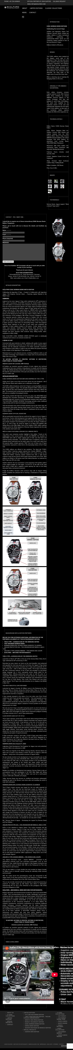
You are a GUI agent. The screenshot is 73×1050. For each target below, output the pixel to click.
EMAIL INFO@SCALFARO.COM (36, 4)
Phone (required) (8, 238)
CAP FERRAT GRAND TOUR (61, 1018)
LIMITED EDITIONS (36, 8)
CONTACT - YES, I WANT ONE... (15, 217)
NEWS (24, 12)
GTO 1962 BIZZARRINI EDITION (34, 1014)
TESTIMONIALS (54, 200)
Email (7, 234)
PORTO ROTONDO (60, 1026)
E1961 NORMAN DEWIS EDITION (34, 1024)
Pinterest (21, 4)
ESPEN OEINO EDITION (32, 1026)
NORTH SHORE (62, 1023)
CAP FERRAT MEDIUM (61, 1032)
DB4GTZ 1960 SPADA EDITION (34, 1020)
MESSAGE (6, 242)
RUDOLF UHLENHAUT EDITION (34, 1022)
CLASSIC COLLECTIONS (53, 8)
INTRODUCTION (54, 22)
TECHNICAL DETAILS (56, 119)
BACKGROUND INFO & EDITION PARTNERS (18, 633)
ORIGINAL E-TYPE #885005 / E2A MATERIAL (58, 87)
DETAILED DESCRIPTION (13, 285)
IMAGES (52, 175)
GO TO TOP (64, 1046)
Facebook (18, 4)
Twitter (23, 4)
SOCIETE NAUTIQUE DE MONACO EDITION (38, 1027)
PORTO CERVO (62, 1021)
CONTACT (32, 12)
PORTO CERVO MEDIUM (62, 1035)
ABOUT (24, 8)
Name (7, 230)
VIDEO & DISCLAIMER (12, 942)
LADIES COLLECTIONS (59, 1029)
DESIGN (52, 52)
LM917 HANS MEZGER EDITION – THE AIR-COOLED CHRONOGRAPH (37, 1017)
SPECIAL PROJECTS (9, 1022)
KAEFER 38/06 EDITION (32, 1031)
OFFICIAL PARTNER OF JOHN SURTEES (39, 1)
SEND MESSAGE (8, 261)
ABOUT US (10, 1012)
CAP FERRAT (62, 1016)
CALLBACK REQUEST (59, 1)
